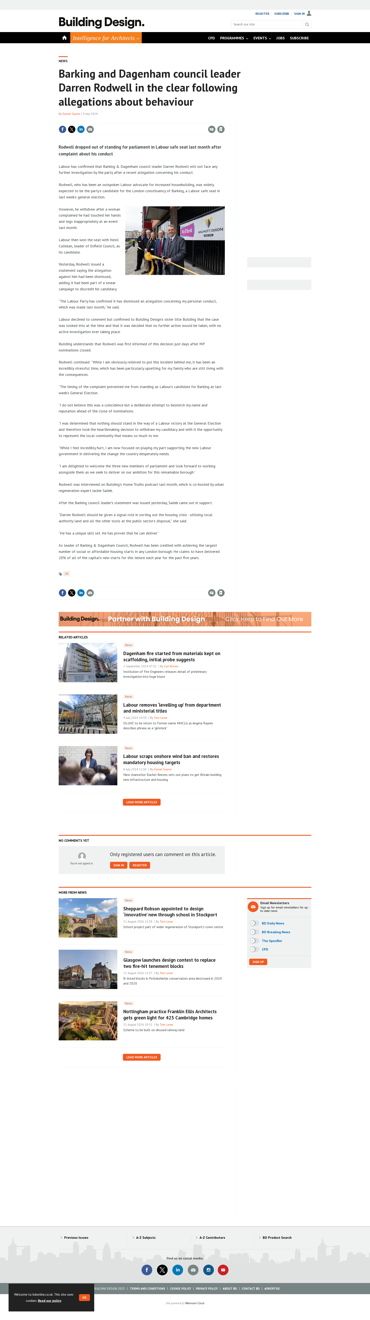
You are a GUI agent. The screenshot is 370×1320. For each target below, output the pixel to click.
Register (262, 13)
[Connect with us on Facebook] (146, 1270)
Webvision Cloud (194, 1303)
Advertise (272, 1288)
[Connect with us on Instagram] (208, 1270)
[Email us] (193, 1270)
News (63, 61)
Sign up (258, 962)
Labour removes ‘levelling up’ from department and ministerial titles (172, 708)
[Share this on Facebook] (62, 129)
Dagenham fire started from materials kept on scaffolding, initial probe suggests (171, 656)
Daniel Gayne (71, 114)
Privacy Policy (207, 1288)
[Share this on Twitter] (72, 129)
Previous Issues (76, 1237)
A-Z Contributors (212, 1237)
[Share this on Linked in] (81, 129)
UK (67, 574)
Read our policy (49, 1300)
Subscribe (281, 13)
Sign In (299, 13)
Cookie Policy (180, 1288)
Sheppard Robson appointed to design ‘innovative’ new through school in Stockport (170, 911)
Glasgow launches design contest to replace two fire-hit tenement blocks (169, 963)
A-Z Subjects (146, 1237)
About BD (230, 1288)
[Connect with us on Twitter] (162, 1270)
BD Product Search (277, 1237)
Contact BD (251, 1288)
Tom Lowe (160, 718)
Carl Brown (171, 666)
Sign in (170, 121)
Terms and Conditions (147, 1288)
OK (84, 1297)
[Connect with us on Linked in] (177, 1270)
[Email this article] (90, 129)
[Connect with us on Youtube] (223, 1270)
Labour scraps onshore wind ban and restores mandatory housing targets (171, 759)
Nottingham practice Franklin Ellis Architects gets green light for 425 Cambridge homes (170, 1014)
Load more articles (141, 802)
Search (307, 24)
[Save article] (221, 129)
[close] (224, 121)
